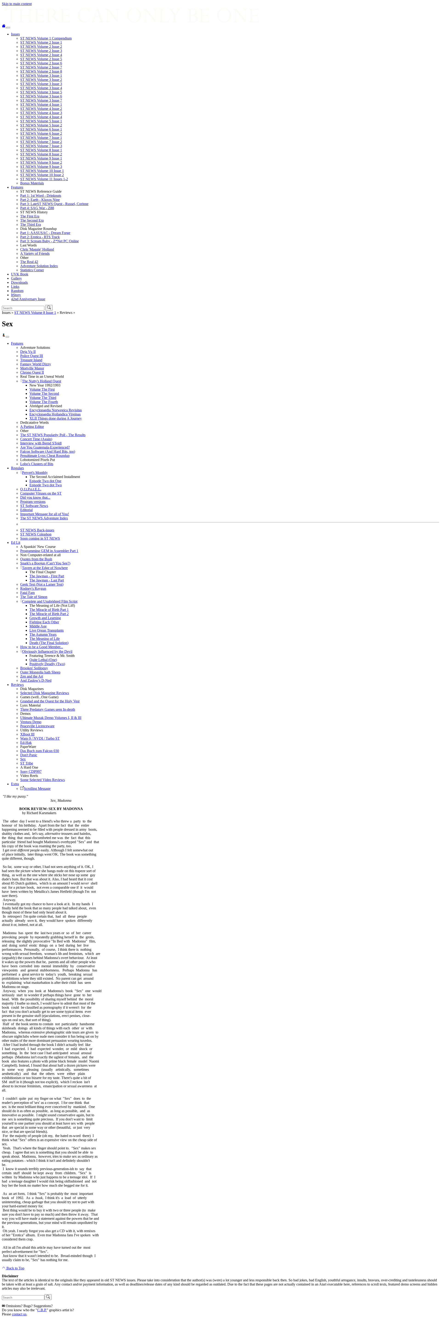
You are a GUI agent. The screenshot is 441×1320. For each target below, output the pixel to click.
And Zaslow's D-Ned (35, 680)
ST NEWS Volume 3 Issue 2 (41, 80)
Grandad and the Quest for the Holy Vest (49, 701)
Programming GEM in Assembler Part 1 (49, 551)
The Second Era (32, 220)
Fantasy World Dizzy (35, 364)
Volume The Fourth (43, 402)
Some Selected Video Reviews (42, 780)
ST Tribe (26, 763)
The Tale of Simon (33, 597)
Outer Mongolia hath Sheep (40, 672)
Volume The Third (42, 398)
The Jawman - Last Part (46, 580)
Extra (15, 784)
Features (17, 187)
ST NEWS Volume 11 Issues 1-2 (44, 179)
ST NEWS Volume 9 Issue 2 (41, 162)
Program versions (32, 502)
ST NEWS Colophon (35, 534)
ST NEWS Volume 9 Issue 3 (41, 167)
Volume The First (42, 389)
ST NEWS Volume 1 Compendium (46, 38)
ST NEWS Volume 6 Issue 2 (41, 133)
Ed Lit (15, 542)
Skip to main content (17, 4)
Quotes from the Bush (36, 559)
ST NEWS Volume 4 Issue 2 (41, 109)
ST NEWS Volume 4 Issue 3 (41, 113)
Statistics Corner (32, 270)
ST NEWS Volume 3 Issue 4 (41, 88)
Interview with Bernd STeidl (41, 443)
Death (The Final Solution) (48, 643)
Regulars (17, 468)
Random (17, 291)
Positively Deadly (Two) (47, 664)
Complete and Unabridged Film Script (49, 601)
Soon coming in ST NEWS (40, 538)
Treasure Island (31, 360)
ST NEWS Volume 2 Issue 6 (41, 63)
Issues (15, 34)
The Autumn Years (43, 634)
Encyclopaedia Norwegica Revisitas (55, 410)
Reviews (17, 685)
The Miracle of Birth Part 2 (49, 614)
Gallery (16, 278)
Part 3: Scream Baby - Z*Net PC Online (49, 241)
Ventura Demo (30, 722)
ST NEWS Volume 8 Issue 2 (41, 154)
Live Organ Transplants (46, 630)
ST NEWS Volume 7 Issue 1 (41, 138)
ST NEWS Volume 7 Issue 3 (41, 146)
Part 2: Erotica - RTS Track (40, 237)
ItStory (16, 295)
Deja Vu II (28, 352)
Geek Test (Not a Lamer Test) (41, 584)
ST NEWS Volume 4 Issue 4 (41, 117)
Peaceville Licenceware (37, 726)
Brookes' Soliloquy (34, 668)
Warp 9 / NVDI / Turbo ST (40, 738)
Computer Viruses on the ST (41, 493)
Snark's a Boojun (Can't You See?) (45, 563)
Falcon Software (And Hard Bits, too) (47, 451)
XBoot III (27, 734)
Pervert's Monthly (35, 473)
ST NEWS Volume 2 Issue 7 (41, 67)
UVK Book (19, 274)
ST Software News (34, 506)
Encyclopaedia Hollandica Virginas (55, 414)
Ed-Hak (26, 742)
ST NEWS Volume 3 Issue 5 (41, 92)
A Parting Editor (32, 427)
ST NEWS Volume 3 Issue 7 (41, 100)
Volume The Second (44, 393)
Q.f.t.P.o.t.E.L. (30, 489)
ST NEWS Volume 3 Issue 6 (41, 96)
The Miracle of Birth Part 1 (49, 610)
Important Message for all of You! (44, 514)
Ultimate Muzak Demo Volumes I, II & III (50, 718)
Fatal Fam (27, 593)
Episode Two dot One (45, 481)
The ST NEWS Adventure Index (44, 518)
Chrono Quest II (32, 372)
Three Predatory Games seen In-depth (47, 709)
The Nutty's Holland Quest (41, 381)
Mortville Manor (32, 368)
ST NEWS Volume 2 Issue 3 (41, 51)
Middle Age (38, 626)
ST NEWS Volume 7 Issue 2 (41, 142)
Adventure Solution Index (39, 266)
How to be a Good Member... (41, 647)
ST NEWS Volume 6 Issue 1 (41, 129)
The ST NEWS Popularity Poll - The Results (52, 435)
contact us (19, 1314)
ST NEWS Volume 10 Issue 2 (42, 175)
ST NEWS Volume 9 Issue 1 (41, 158)
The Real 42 (29, 262)
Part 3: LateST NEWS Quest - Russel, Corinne (54, 204)
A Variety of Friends (35, 253)
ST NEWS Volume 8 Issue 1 (41, 150)
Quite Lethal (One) (43, 660)
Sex (23, 759)
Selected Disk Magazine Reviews (44, 693)
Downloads (19, 282)
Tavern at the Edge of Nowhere (45, 568)
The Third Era (30, 224)
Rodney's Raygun (33, 588)
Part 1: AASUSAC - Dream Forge (45, 233)
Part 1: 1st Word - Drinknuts (40, 196)
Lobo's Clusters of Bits (36, 464)
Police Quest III (31, 356)
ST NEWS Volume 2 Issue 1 (41, 42)
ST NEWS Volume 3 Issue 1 (41, 75)
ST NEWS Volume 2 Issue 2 (41, 47)
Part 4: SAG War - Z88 (37, 208)
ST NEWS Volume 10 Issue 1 (42, 171)
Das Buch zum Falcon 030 (39, 751)
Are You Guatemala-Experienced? (45, 447)
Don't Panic (28, 755)
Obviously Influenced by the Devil (47, 651)
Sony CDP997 (31, 771)
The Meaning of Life (44, 639)
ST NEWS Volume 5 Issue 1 (41, 121)
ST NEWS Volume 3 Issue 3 (41, 84)
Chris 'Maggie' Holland (37, 249)
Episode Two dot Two (45, 485)
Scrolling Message (37, 788)
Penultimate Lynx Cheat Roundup (45, 456)
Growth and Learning (45, 618)
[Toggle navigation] (8, 27)
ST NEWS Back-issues (37, 530)
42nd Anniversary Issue (28, 299)
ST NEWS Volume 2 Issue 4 (41, 55)
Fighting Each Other (44, 622)
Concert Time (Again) (36, 439)
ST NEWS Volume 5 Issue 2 (41, 125)
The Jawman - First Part (46, 576)
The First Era (29, 216)
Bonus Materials (32, 183)
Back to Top (15, 1268)
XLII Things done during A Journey (55, 418)
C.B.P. (42, 1310)
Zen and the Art (31, 676)
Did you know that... (35, 497)
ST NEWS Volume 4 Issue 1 (41, 104)
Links (15, 287)
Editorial (26, 510)
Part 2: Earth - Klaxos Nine (40, 200)
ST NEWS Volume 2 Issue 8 (41, 71)
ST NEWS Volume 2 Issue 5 (41, 59)
